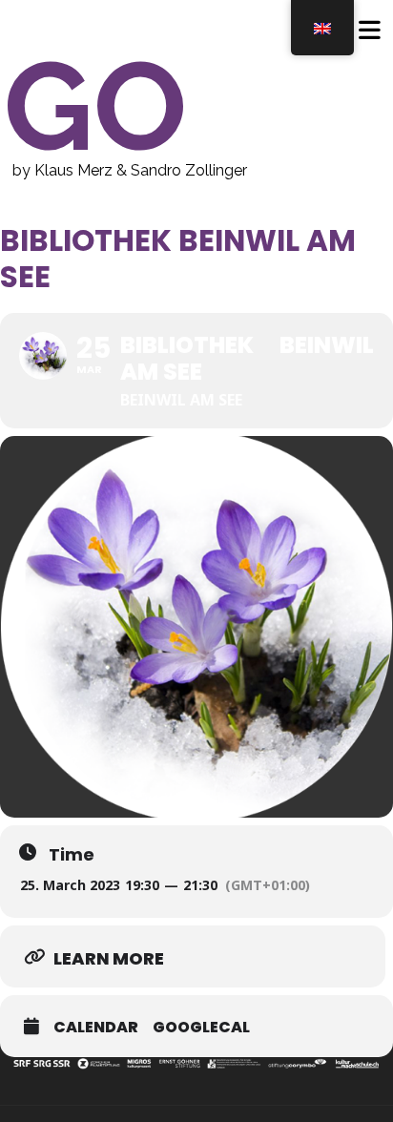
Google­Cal (201, 1027)
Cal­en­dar (95, 1027)
